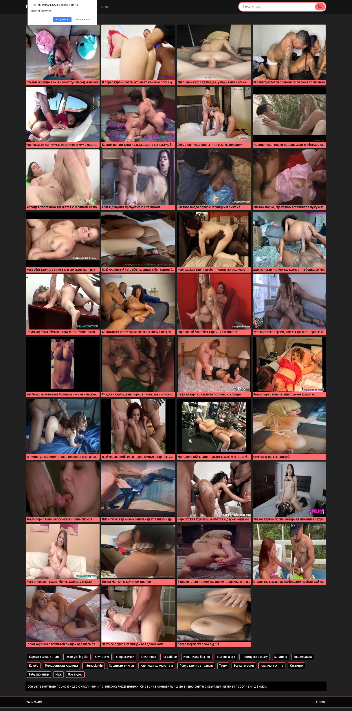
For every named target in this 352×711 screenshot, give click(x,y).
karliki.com (34, 701)
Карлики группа (272, 666)
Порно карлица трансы (196, 666)
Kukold (33, 666)
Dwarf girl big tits (76, 657)
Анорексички (125, 657)
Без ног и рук (226, 657)
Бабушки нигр (39, 674)
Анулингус (102, 657)
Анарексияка (303, 657)
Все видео (75, 674)
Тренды (104, 7)
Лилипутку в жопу (255, 657)
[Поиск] (320, 6)
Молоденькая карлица (61, 666)
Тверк (223, 666)
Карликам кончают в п (157, 666)
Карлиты (280, 657)
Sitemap (320, 702)
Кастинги (296, 666)
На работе (169, 657)
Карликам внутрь (121, 666)
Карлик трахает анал (44, 657)
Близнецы (148, 657)
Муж (58, 674)
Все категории (244, 666)
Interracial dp (94, 666)
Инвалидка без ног (196, 657)
